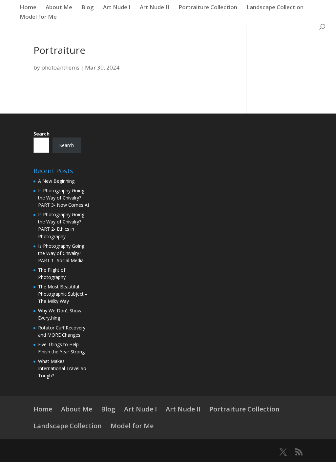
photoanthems (60, 67)
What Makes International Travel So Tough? (62, 368)
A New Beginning (56, 181)
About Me (59, 8)
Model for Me (38, 17)
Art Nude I (117, 8)
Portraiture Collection (207, 8)
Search (41, 134)
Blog (87, 8)
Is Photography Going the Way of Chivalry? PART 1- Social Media (61, 253)
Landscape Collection (275, 8)
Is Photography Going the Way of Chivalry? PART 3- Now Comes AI (63, 197)
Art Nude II (154, 8)
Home (28, 8)
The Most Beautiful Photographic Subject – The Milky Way (63, 294)
